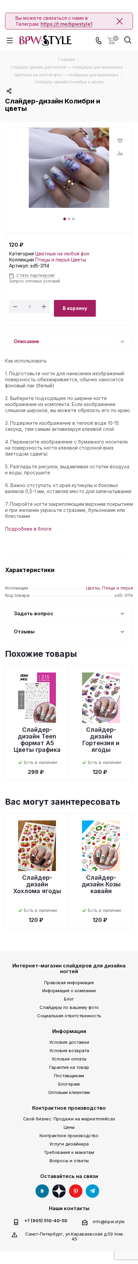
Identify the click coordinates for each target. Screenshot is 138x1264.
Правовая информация (69, 982)
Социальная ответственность (69, 1015)
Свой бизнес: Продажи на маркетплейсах (69, 1118)
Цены (69, 1127)
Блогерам (69, 1084)
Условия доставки (69, 1042)
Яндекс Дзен (59, 1191)
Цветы (78, 259)
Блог (69, 999)
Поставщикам (69, 1075)
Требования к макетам (69, 1152)
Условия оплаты (69, 1058)
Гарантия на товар (69, 1067)
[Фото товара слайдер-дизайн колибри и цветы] (69, 168)
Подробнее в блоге (28, 529)
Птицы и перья (52, 259)
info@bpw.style (109, 1221)
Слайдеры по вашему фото (69, 1007)
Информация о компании (69, 990)
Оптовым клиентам (69, 1092)
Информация (69, 1031)
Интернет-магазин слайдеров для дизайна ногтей (69, 968)
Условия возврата (69, 1050)
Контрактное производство (69, 1108)
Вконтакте (42, 1191)
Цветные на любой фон (62, 253)
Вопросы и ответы (69, 1160)
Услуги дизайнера (69, 1144)
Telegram (92, 1191)
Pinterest (75, 1191)
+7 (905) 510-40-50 (45, 1220)
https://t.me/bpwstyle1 (66, 24)
